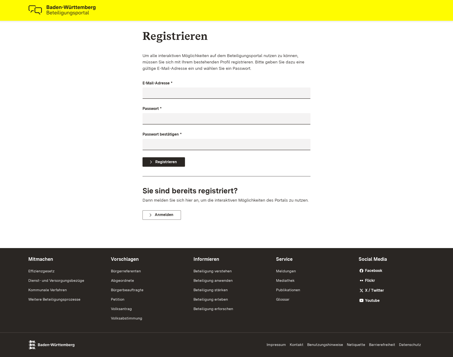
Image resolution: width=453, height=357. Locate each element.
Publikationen (288, 290)
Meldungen (286, 271)
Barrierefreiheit (382, 344)
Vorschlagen (125, 259)
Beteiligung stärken (210, 290)
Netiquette (356, 344)
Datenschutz (410, 344)
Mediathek (285, 280)
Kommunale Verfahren (47, 290)
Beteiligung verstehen (212, 271)
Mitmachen (40, 259)
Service (284, 259)
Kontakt (296, 344)
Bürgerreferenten (126, 271)
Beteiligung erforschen (213, 309)
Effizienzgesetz (41, 271)
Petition (117, 299)
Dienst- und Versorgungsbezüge (56, 280)
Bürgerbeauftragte (127, 290)
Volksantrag (121, 309)
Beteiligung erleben (210, 299)
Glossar (282, 299)
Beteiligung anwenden (213, 280)
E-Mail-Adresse (157, 83)
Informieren (206, 259)
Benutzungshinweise (325, 344)
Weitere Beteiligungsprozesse (54, 299)
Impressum (276, 344)
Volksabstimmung (126, 318)
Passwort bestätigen (162, 134)
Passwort (152, 108)
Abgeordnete (122, 280)
